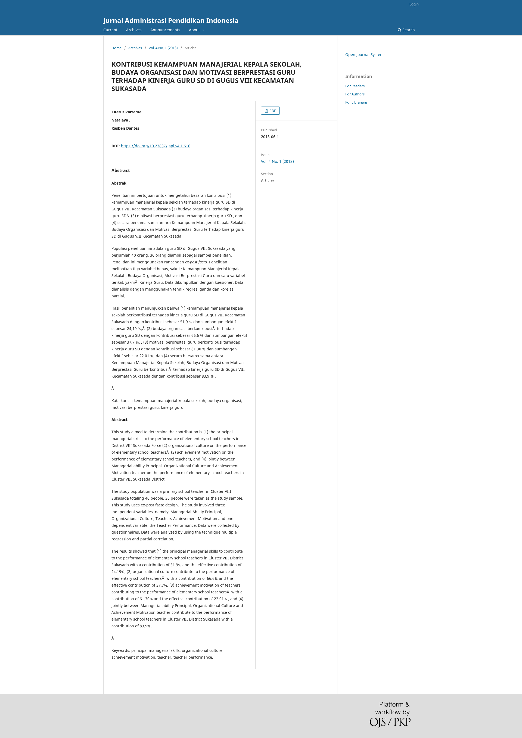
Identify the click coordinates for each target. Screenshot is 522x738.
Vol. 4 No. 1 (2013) (163, 47)
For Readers (355, 85)
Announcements (165, 29)
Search (408, 29)
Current (110, 29)
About (195, 29)
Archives (134, 29)
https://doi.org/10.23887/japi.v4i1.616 (155, 145)
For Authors (355, 94)
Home (116, 47)
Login (414, 4)
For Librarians (356, 102)
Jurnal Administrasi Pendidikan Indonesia (171, 20)
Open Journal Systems (365, 54)
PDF (272, 110)
